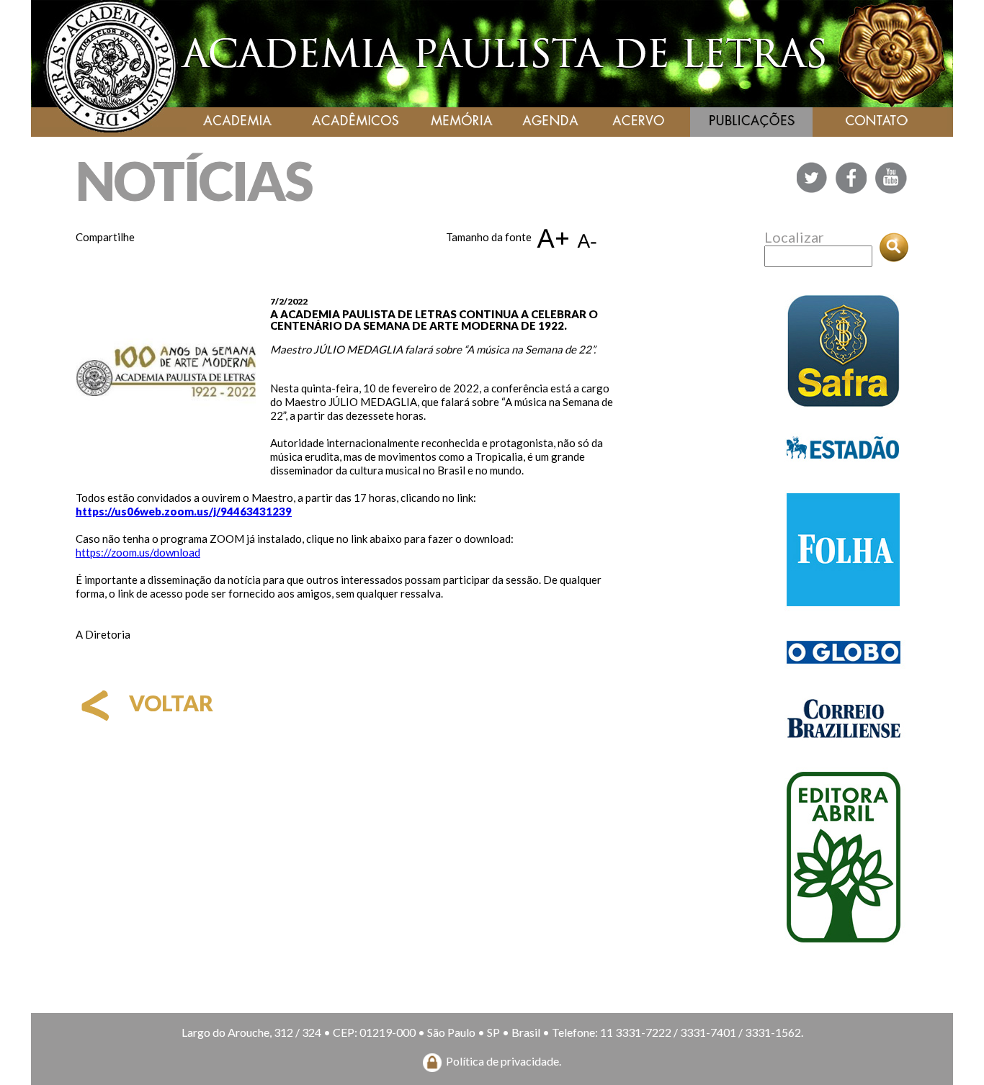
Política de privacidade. (503, 1061)
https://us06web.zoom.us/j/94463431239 (184, 511)
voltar (169, 703)
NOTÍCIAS (194, 180)
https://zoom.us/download (138, 552)
